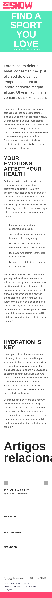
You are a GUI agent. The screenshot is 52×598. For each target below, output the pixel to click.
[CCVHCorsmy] (11, 525)
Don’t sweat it (16, 490)
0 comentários (23, 494)
